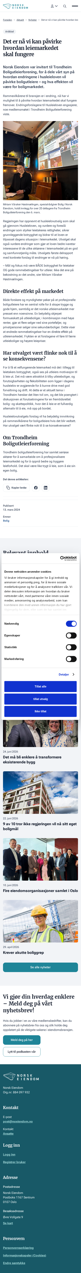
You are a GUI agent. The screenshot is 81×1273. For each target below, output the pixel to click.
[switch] (71, 635)
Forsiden (7, 20)
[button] (54, 6)
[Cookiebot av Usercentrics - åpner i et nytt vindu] (60, 558)
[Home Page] (15, 6)
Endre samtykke (14, 1263)
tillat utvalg (40, 699)
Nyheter (32, 20)
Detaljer (64, 674)
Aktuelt (20, 20)
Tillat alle (40, 686)
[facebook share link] (36, 487)
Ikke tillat (40, 711)
